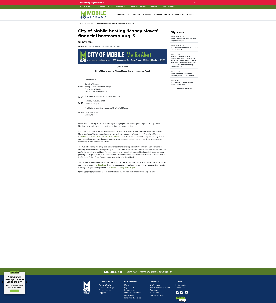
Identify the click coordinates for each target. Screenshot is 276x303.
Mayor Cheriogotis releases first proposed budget (183, 39)
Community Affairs (111, 46)
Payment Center (105, 285)
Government (134, 14)
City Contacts (155, 285)
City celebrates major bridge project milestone (181, 83)
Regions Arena (169, 7)
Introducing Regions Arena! (92, 2)
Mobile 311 (154, 292)
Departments (99, 7)
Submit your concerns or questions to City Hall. (147, 271)
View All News (183, 88)
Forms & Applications (132, 292)
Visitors (158, 14)
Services (168, 14)
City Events (85, 7)
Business (147, 14)
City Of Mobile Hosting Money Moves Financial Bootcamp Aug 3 (117, 23)
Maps (110, 7)
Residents (120, 14)
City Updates (121, 7)
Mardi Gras (154, 7)
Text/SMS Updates (138, 7)
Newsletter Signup (157, 295)
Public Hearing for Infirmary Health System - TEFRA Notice (182, 74)
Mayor (127, 285)
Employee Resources (132, 298)
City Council (129, 287)
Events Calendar (105, 290)
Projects (179, 14)
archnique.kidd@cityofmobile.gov (121, 167)
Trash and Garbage (106, 287)
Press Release (94, 46)
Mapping (102, 292)
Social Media (181, 285)
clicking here (100, 165)
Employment (129, 295)
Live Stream (180, 287)
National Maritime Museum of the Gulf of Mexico (101, 136)
